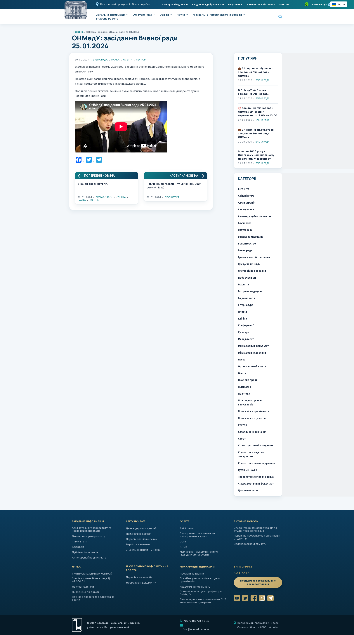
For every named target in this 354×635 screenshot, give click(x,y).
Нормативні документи (141, 582)
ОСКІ (183, 541)
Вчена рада (100, 59)
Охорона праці (247, 380)
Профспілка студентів (252, 418)
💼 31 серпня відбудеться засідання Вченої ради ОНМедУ (255, 72)
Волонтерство (247, 243)
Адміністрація (246, 202)
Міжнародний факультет (253, 346)
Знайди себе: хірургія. (93, 183)
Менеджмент (246, 339)
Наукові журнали (83, 586)
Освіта (164, 15)
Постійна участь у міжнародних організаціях (200, 580)
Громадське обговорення (254, 257)
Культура (243, 332)
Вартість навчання (138, 544)
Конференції (246, 325)
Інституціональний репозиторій (92, 573)
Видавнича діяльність (86, 592)
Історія (242, 311)
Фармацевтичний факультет (256, 483)
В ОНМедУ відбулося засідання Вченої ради (253, 92)
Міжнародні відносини (175, 4)
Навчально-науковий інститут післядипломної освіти (199, 553)
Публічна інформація (85, 552)
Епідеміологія (246, 298)
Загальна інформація (88, 521)
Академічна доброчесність (208, 4)
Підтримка (244, 386)
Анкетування (246, 209)
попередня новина (99, 176)
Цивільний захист (249, 490)
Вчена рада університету (88, 536)
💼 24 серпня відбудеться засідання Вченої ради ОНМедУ (256, 133)
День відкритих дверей (141, 528)
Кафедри (78, 546)
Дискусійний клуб (249, 264)
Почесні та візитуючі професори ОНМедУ (201, 593)
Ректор (141, 59)
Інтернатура (245, 305)
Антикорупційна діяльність (254, 216)
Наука (181, 15)
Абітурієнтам (142, 15)
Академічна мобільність (195, 586)
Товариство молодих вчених (256, 476)
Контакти (283, 4)
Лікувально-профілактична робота (217, 15)
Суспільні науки (247, 470)
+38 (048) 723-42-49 (196, 620)
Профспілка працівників (253, 411)
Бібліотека (172, 197)
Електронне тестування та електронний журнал (197, 535)
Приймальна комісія (138, 533)
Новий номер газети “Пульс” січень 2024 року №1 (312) (174, 185)
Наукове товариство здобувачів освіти (93, 598)
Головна (79, 31)
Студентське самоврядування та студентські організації (255, 529)
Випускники (235, 4)
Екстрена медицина (250, 291)
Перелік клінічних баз (140, 577)
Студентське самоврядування (256, 463)
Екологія (243, 284)
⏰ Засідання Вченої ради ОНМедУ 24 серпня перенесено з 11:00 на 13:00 (257, 111)
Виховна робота (107, 18)
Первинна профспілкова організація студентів (257, 537)
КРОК (183, 546)
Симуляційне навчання (252, 431)
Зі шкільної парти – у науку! (143, 549)
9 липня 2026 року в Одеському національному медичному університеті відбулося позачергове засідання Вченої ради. (256, 155)
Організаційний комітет (253, 366)
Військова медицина (250, 236)
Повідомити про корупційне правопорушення (258, 582)
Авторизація (319, 4)
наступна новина (183, 176)
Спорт (242, 438)
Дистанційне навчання (252, 271)
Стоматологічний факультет (255, 445)
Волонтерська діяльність (250, 543)
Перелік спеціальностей (141, 539)
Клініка (121, 197)
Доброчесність (247, 277)
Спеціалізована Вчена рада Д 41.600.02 (91, 580)
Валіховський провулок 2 (115, 4)
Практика (244, 393)
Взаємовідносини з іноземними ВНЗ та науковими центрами (203, 601)
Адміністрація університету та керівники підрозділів (91, 529)
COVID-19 (243, 189)
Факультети (79, 541)
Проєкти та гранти (192, 573)
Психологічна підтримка (260, 4)
